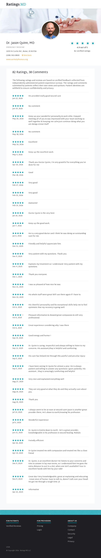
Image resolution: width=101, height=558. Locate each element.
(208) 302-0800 (12, 55)
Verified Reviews (13, 526)
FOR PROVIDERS (44, 521)
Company (72, 526)
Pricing (40, 526)
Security (71, 534)
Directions (27, 55)
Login (39, 530)
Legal (70, 537)
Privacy (71, 541)
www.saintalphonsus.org (17, 59)
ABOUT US (72, 521)
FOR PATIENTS (12, 521)
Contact (71, 530)
